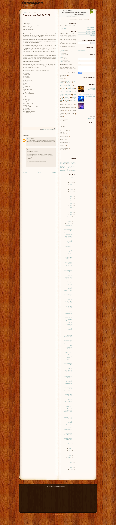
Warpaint (68, 84)
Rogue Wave (68, 169)
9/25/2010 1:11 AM (30, 166)
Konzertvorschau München (90, 33)
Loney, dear (68, 91)
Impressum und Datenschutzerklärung (53, 488)
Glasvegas (74, 163)
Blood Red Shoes (66, 162)
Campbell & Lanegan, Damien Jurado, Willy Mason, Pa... (68, 356)
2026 (72, 177)
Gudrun (61, 54)
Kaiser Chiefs (67, 90)
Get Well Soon (68, 81)
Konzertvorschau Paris (91, 27)
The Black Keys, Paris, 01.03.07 (89, 111)
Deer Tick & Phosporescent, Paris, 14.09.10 (68, 337)
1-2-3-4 (68, 154)
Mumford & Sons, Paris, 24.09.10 (68, 278)
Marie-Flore (69, 92)
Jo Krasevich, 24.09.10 (67, 268)
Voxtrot (73, 170)
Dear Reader (69, 82)
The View (69, 170)
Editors (64, 88)
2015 (71, 203)
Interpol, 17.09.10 (68, 317)
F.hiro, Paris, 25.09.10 (68, 265)
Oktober (69, 221)
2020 (71, 191)
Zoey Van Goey (63, 171)
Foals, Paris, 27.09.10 (68, 415)
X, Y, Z (65, 28)
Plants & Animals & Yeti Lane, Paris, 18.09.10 (68, 306)
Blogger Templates (54, 515)
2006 (71, 469)
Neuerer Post (25, 172)
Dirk (61, 61)
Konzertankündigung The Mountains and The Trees (68, 262)
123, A (62, 25)
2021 (71, 189)
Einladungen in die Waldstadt (89, 25)
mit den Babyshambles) (66, 87)
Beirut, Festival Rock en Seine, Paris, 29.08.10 (68, 440)
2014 (71, 205)
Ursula (61, 58)
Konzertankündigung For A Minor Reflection (68, 241)
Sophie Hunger (68, 94)
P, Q (70, 26)
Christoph (62, 51)
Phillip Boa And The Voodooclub (67, 167)
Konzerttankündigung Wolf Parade (68, 377)
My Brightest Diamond (66, 98)
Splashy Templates (62, 515)
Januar (69, 459)
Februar (69, 457)
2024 (71, 182)
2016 (71, 200)
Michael (61, 60)
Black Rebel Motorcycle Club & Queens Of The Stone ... (68, 410)
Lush (65, 101)
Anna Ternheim (70, 160)
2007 (71, 467)
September (69, 223)
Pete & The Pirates (71, 166)
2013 (71, 207)
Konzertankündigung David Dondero (68, 380)
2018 (71, 196)
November (69, 219)
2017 (71, 198)
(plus (75, 85)
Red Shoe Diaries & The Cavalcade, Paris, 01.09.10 (68, 434)
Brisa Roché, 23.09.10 (68, 284)
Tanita (61, 56)
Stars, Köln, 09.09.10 (68, 374)
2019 (71, 193)
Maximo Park (71, 88)
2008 (71, 465)
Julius (61, 53)
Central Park (45, 129)
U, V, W (61, 28)
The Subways (62, 170)
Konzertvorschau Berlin (90, 31)
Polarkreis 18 (62, 169)
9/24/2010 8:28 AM (30, 145)
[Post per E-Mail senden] (54, 128)
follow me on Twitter (91, 118)
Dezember (69, 216)
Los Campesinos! (71, 165)
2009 (71, 462)
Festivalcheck (92, 35)
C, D (67, 25)
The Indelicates (68, 95)
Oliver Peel (62, 50)
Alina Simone (63, 160)
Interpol (61, 90)
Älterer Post (54, 172)
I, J (75, 25)
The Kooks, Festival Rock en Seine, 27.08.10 (68, 426)
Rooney (73, 169)
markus (28, 138)
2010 (71, 214)
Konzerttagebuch (32, 3)
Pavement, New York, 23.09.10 (36, 15)
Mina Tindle (73, 87)
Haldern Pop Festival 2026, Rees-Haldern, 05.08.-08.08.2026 (90, 88)
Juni (70, 448)
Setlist (54, 129)
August (69, 443)
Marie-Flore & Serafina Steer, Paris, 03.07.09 (87, 94)
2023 (71, 184)
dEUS (61, 163)
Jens (61, 57)
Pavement (50, 129)
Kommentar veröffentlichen (28, 170)
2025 (72, 180)
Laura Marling (67, 97)
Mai (70, 450)
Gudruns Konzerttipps (91, 29)
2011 (71, 212)
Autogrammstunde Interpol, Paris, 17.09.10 (68, 321)
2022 (72, 187)
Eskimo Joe (69, 163)
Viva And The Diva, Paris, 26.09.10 (68, 258)
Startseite (39, 172)
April (70, 452)
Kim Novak (67, 100)
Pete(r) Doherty (69, 85)
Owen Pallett (73, 100)
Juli (70, 446)
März (70, 455)
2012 (71, 210)
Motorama (74, 97)
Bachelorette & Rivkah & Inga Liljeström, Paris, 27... (67, 246)
